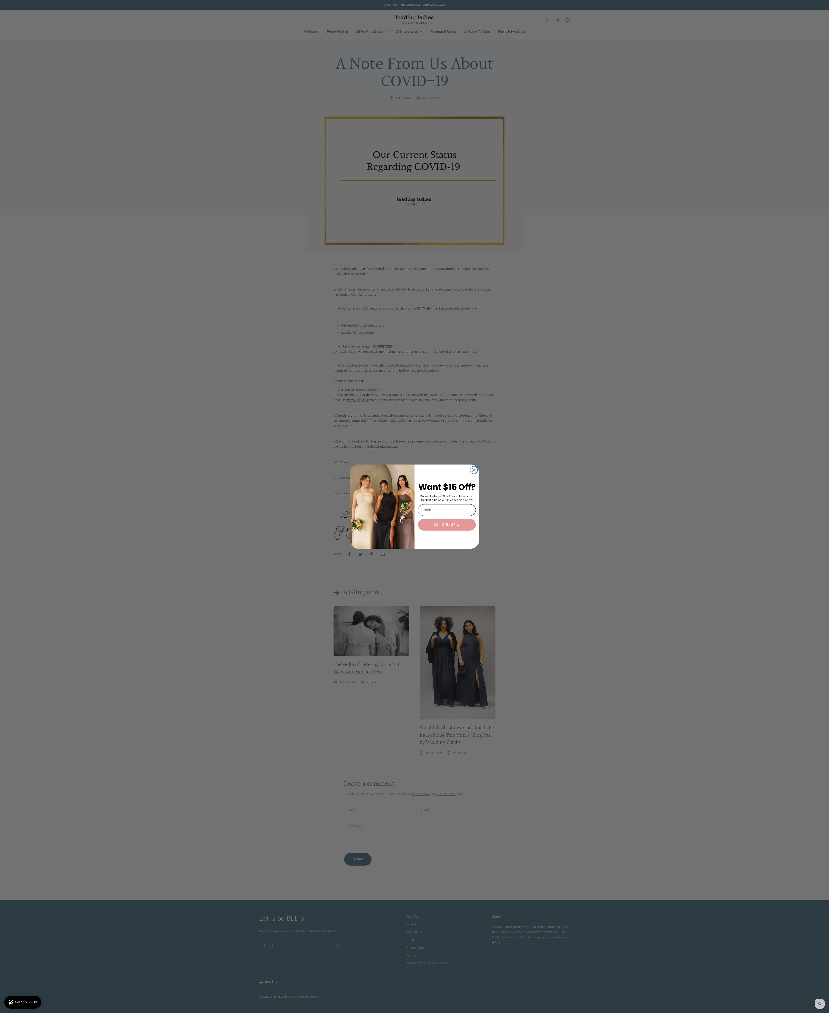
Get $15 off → (447, 524)
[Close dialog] (474, 470)
